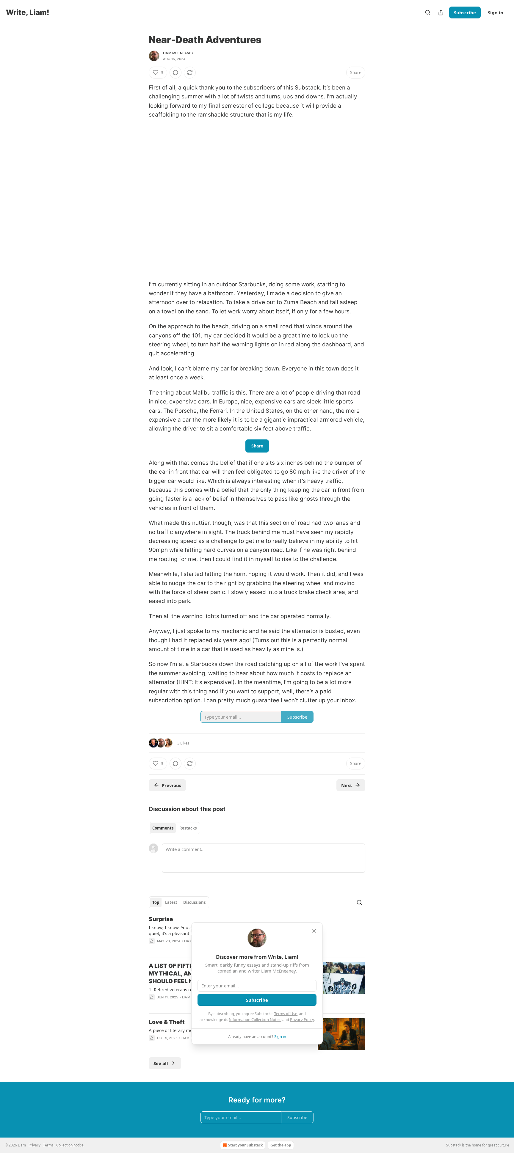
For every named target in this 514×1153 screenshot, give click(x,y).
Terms (48, 1145)
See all (160, 1063)
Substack (453, 1145)
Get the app (280, 1145)
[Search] (428, 12)
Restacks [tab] (188, 828)
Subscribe (465, 12)
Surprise (161, 919)
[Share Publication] (441, 12)
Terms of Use (285, 1013)
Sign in (495, 12)
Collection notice (70, 1145)
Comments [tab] (162, 828)
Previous (171, 785)
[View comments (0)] (175, 72)
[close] (314, 931)
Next (346, 785)
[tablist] (174, 828)
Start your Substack (245, 1145)
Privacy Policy (302, 1019)
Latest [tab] (171, 902)
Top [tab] (155, 902)
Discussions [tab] (194, 902)
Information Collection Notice (255, 1019)
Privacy (34, 1145)
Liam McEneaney (178, 53)
